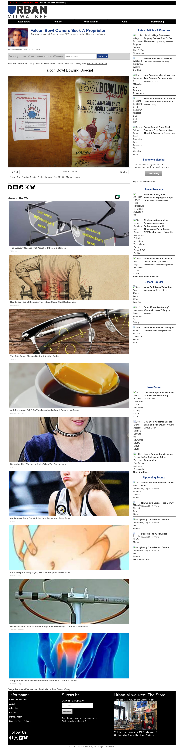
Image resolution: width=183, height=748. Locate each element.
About (12, 703)
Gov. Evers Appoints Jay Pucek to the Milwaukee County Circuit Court (159, 395)
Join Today (153, 173)
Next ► (124, 171)
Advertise (13, 708)
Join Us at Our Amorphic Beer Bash (23, 2)
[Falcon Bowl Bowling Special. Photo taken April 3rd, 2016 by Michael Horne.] (69, 121)
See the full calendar (142, 559)
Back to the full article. (97, 63)
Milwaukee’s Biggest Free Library (157, 502)
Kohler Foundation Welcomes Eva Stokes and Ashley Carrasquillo (158, 457)
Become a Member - (48, 2)
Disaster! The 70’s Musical (154, 533)
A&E (124, 21)
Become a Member (154, 159)
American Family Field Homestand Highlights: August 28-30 (159, 197)
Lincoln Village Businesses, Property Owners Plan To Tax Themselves (158, 38)
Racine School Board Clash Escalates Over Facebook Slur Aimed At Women (158, 130)
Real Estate (24, 21)
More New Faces (141, 472)
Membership (158, 21)
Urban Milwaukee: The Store (139, 694)
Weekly (67, 689)
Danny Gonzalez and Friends (155, 519)
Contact (12, 712)
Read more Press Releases (146, 276)
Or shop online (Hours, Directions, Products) (134, 735)
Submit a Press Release (20, 721)
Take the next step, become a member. (79, 718)
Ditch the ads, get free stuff (74, 721)
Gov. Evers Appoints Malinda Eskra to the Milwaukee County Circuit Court (159, 424)
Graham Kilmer (16, 49)
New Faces (154, 387)
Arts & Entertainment (28, 689)
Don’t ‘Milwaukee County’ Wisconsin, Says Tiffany (156, 309)
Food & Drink (91, 21)
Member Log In (62, 2)
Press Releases (154, 189)
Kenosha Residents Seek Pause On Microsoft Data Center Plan (159, 100)
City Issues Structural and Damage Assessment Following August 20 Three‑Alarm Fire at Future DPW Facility (157, 226)
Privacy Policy (15, 716)
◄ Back (14, 171)
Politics (58, 21)
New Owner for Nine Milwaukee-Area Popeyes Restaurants (159, 77)
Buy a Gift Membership (144, 181)
